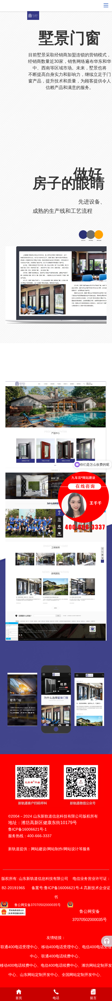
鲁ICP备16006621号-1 (27, 829)
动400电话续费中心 (20, 965)
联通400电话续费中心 (59, 956)
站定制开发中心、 (88, 974)
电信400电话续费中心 (59, 965)
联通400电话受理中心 (19, 947)
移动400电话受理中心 (59, 947)
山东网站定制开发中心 (39, 974)
